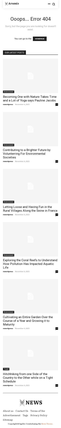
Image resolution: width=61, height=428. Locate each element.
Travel (6, 369)
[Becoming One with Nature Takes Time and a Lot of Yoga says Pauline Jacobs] (30, 76)
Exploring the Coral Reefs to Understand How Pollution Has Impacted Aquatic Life (30, 263)
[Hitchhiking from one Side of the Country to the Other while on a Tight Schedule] (30, 353)
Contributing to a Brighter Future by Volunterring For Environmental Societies (26, 153)
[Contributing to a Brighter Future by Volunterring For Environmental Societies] (30, 129)
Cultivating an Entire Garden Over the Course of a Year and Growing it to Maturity (28, 320)
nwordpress (8, 104)
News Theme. (47, 423)
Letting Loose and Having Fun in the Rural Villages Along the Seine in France (30, 208)
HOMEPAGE (39, 39)
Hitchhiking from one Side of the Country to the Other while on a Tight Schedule (28, 377)
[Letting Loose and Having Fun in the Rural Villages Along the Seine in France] (30, 186)
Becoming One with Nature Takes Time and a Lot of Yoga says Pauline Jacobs (30, 98)
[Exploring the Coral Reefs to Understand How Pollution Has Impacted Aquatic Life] (30, 239)
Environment (8, 92)
